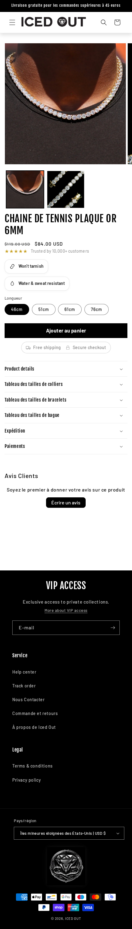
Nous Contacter (28, 699)
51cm (43, 309)
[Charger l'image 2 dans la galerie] (66, 189)
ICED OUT (73, 918)
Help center (24, 671)
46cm (17, 309)
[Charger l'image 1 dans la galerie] (25, 189)
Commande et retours (35, 713)
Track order (24, 685)
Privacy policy (26, 780)
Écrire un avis (65, 502)
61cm (69, 309)
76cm (96, 309)
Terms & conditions (32, 765)
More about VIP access (66, 610)
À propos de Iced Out (34, 727)
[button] (12, 22)
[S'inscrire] (112, 627)
